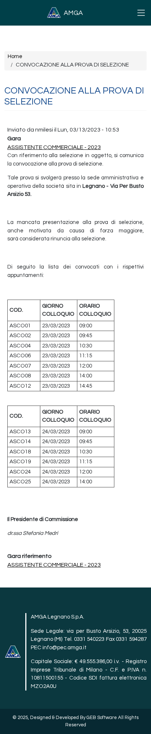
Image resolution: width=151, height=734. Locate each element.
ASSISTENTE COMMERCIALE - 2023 (54, 147)
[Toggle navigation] (141, 13)
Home (15, 56)
